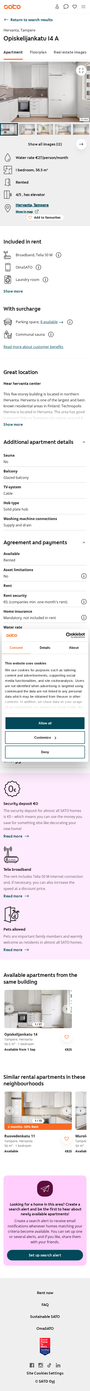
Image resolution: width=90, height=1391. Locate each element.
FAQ (45, 1304)
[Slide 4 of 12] (63, 129)
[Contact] (66, 6)
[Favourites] (74, 6)
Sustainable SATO (45, 1316)
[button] (58, 255)
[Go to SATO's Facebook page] (32, 1365)
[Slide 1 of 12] (9, 129)
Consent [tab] (16, 647)
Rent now (45, 1293)
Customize (42, 737)
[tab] (13, 52)
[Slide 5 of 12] (81, 129)
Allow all (45, 723)
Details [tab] (45, 647)
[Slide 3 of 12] (45, 129)
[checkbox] (66, 1037)
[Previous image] (9, 1009)
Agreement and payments (35, 542)
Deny (45, 752)
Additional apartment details (38, 442)
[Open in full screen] (81, 70)
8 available (49, 321)
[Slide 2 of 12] (27, 129)
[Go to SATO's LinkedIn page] (58, 1365)
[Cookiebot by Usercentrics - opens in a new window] (66, 635)
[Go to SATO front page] (12, 6)
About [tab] (74, 647)
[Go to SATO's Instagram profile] (40, 1365)
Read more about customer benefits (33, 346)
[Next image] (81, 144)
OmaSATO (45, 1328)
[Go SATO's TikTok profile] (49, 1365)
